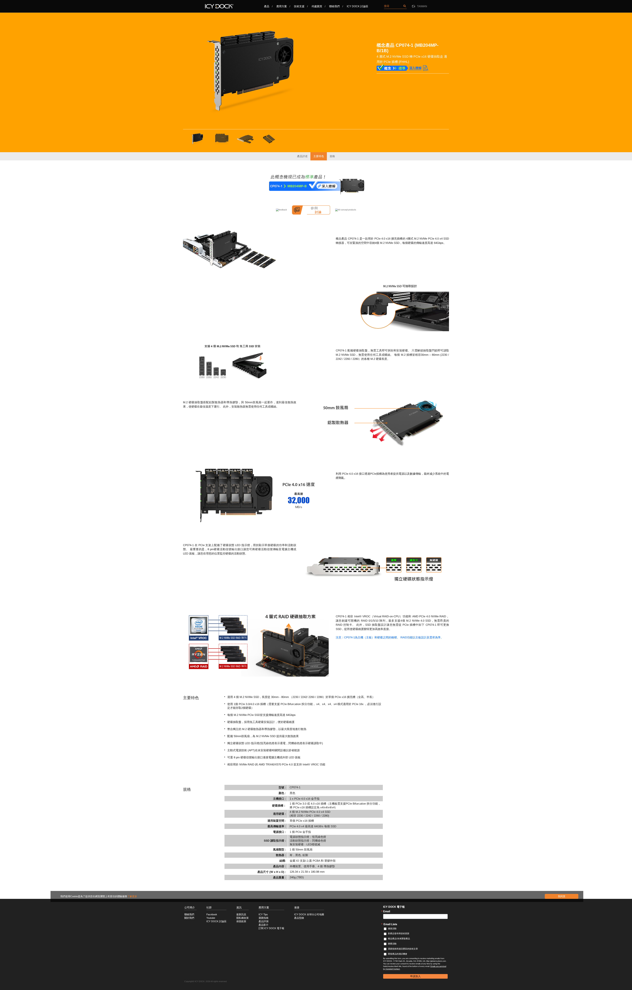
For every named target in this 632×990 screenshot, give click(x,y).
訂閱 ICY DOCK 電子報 (271, 928)
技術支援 (299, 6)
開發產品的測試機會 (397, 954)
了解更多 (132, 896)
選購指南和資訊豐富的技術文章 (403, 949)
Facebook (211, 914)
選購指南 (263, 918)
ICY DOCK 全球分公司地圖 (309, 914)
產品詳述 (302, 156)
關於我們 (189, 918)
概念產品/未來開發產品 (399, 938)
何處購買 (317, 6)
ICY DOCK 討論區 (357, 6)
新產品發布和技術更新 (398, 933)
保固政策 (241, 921)
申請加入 (415, 976)
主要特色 (318, 156)
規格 (332, 156)
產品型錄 (299, 918)
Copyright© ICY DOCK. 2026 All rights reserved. (205, 981)
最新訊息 (241, 914)
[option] (252, 72)
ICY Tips (263, 914)
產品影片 (263, 925)
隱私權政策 (242, 918)
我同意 (561, 896)
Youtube (210, 918)
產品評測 (263, 921)
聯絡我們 (334, 6)
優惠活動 (392, 928)
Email (386, 911)
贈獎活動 (392, 943)
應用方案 (281, 6)
